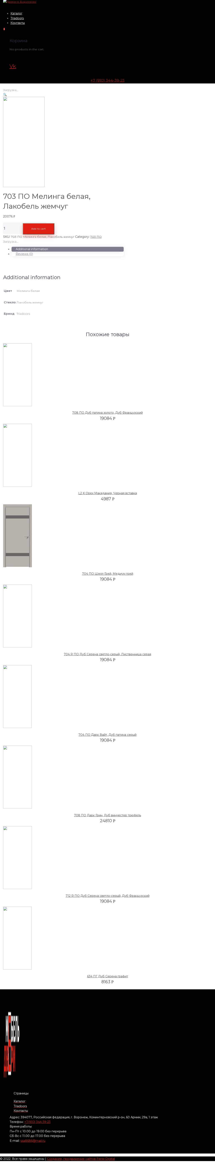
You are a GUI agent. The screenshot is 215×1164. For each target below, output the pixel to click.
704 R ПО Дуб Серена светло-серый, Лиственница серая (107, 654)
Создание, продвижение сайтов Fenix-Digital (81, 1159)
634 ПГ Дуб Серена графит (107, 976)
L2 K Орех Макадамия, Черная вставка (107, 493)
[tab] (68, 249)
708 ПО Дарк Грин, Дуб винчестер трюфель (107, 815)
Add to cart (38, 228)
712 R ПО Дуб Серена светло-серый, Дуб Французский (107, 896)
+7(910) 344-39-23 (37, 1122)
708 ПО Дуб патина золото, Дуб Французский (107, 413)
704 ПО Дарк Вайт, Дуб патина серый (107, 735)
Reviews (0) (24, 254)
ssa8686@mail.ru (32, 1141)
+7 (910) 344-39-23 (107, 80)
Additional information (32, 249)
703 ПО (96, 237)
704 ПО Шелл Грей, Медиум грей (107, 574)
